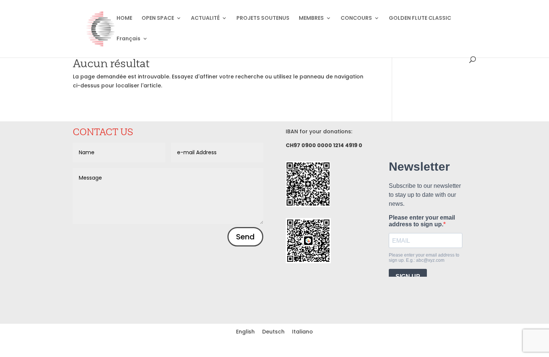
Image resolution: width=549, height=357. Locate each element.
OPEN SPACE (158, 18)
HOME (124, 18)
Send (245, 237)
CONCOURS (356, 18)
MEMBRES (311, 18)
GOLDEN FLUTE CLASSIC (420, 18)
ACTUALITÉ (205, 18)
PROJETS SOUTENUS (262, 18)
